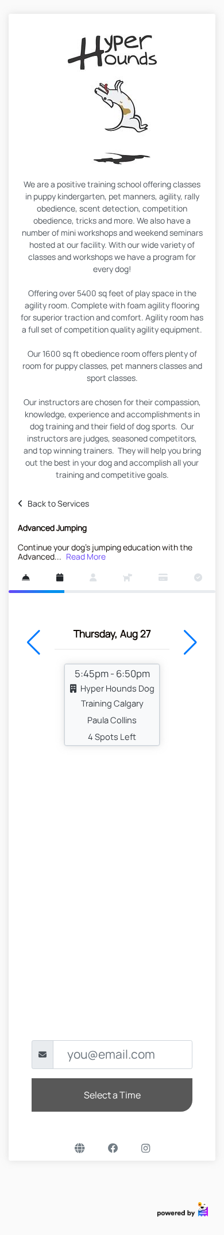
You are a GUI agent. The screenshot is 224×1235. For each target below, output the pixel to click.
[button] (33, 642)
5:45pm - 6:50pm (115, 704)
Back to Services (58, 503)
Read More (86, 556)
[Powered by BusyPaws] (182, 1208)
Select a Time (112, 1095)
